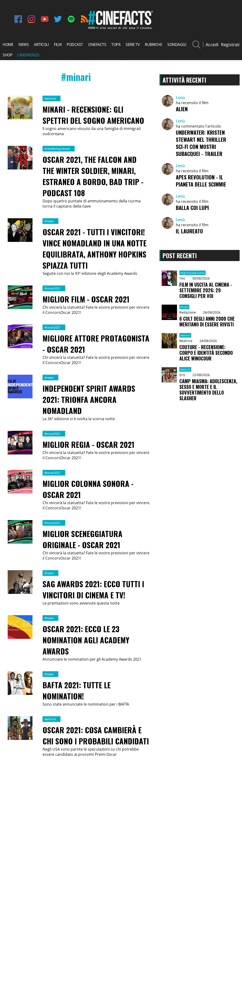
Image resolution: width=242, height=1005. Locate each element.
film (57, 44)
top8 (115, 44)
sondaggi (176, 44)
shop (7, 55)
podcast (75, 44)
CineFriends (28, 55)
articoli (41, 44)
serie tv (132, 44)
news (23, 44)
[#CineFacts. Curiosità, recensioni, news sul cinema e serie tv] (120, 28)
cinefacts (97, 44)
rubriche (153, 44)
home (8, 44)
